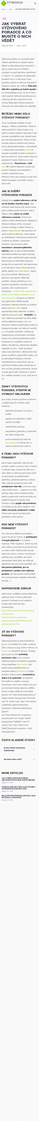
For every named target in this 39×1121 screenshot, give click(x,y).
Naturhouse (22, 664)
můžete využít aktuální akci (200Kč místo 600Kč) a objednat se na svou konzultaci (19, 294)
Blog (10, 9)
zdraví (4, 166)
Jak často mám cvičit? (13, 759)
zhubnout (6, 651)
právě (4, 331)
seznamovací (11, 442)
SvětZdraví (21, 671)
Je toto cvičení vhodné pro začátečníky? (14, 749)
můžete (28, 150)
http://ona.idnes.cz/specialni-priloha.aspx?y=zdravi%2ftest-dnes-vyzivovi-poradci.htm (17, 620)
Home (4, 9)
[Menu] (35, 3)
